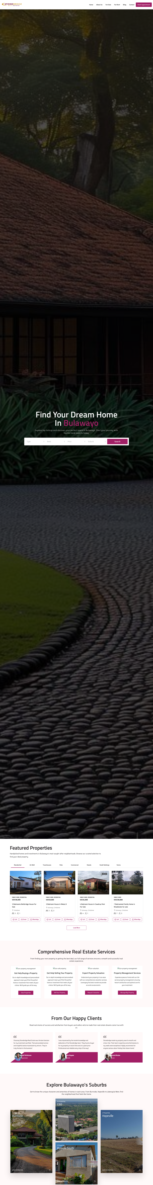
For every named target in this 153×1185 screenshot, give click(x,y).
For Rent (117, 5)
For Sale (108, 5)
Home (91, 5)
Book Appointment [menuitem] (143, 5)
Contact (131, 5)
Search (117, 441)
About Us (99, 5)
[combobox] (35, 441)
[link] (25, 883)
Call (16, 919)
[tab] (17, 865)
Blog (124, 5)
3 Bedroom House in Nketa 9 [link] (56, 904)
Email (24, 919)
